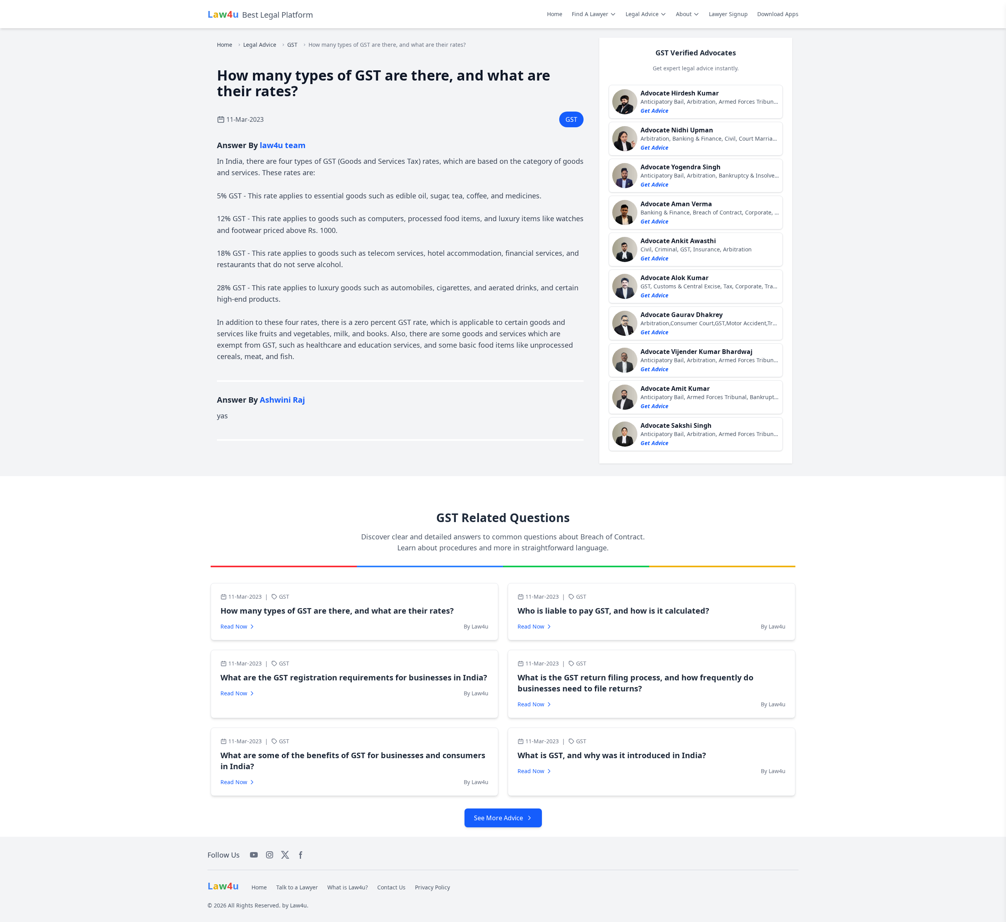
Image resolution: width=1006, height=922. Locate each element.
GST (292, 44)
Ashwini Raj (282, 399)
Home (554, 14)
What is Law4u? (347, 887)
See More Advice (498, 818)
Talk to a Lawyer (297, 887)
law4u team (283, 145)
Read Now (233, 626)
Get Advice (654, 110)
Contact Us (391, 887)
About (684, 14)
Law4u (298, 905)
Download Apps (778, 14)
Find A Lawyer (590, 14)
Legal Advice (642, 14)
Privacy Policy (432, 887)
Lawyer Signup (728, 14)
